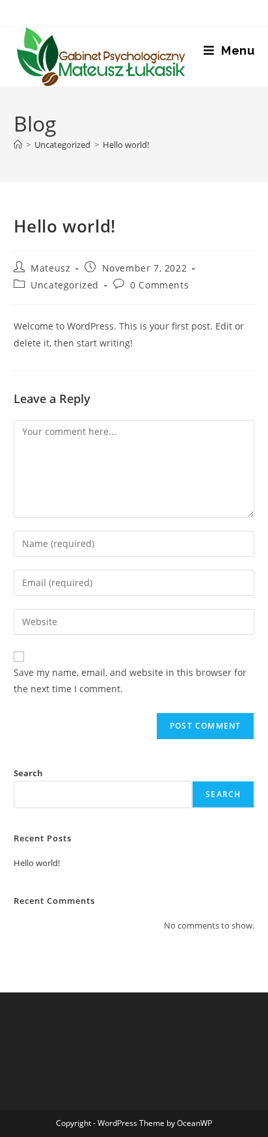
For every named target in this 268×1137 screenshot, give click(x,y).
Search (28, 773)
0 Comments (159, 285)
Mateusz (50, 268)
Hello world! (126, 144)
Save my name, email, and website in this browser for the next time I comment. (130, 680)
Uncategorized (65, 285)
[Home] (18, 144)
